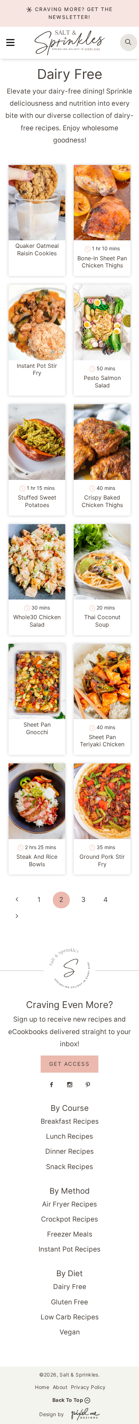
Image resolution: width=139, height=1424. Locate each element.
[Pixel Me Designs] (84, 1414)
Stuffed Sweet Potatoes (37, 501)
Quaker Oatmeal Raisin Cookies (37, 249)
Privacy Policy (88, 1387)
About (60, 1387)
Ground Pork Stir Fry (102, 860)
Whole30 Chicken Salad (37, 620)
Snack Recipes (69, 1167)
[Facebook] (51, 1085)
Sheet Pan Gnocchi (37, 728)
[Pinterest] (87, 1085)
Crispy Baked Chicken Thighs (102, 501)
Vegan (70, 1332)
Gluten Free (69, 1302)
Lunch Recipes (69, 1136)
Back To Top (67, 1400)
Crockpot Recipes (69, 1219)
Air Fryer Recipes (69, 1204)
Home (42, 1387)
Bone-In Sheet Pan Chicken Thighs (102, 262)
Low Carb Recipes (70, 1317)
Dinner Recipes (69, 1151)
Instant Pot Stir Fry (37, 369)
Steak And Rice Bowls (36, 860)
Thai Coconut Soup (102, 620)
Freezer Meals (69, 1234)
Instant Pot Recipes (69, 1249)
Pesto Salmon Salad (102, 381)
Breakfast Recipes (70, 1121)
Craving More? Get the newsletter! (73, 13)
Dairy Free (69, 1287)
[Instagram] (69, 1085)
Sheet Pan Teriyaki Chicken (102, 740)
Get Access (69, 1064)
